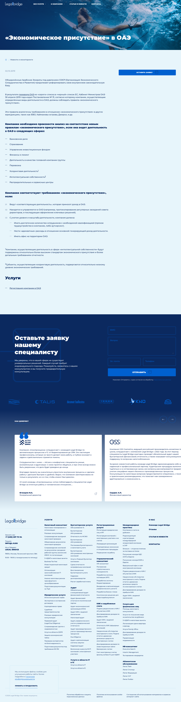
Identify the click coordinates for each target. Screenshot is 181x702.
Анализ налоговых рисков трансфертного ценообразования (54, 580)
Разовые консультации (53, 533)
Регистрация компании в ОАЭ (25, 288)
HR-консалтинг (103, 564)
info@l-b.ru (162, 4)
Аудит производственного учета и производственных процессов (81, 631)
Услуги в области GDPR (53, 632)
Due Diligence (76, 637)
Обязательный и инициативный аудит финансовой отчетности (80, 592)
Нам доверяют (22, 421)
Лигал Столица (128, 670)
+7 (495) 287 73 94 (146, 4)
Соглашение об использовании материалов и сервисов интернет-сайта (148, 696)
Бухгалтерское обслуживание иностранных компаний (82, 553)
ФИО (112, 330)
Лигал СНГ (127, 676)
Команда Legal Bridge (159, 525)
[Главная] (6, 59)
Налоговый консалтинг (55, 525)
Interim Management (131, 652)
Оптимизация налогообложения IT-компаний (52, 572)
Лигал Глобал (128, 679)
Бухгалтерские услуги (82, 525)
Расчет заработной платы (81, 582)
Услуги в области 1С (78, 668)
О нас (152, 520)
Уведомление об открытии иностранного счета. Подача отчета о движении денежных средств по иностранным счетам (108, 636)
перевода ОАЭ (26, 94)
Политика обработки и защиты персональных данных (79, 696)
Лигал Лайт (127, 666)
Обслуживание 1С (77, 528)
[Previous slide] (163, 419)
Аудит (73, 588)
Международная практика (131, 526)
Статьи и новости (78, 4)
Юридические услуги (55, 595)
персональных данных (162, 380)
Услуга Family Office (130, 629)
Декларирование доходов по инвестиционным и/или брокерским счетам (108, 646)
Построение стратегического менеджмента (103, 569)
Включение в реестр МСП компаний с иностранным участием (81, 651)
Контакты (96, 4)
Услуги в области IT (78, 665)
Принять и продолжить (26, 686)
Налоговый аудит (77, 618)
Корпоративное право (53, 606)
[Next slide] (172, 419)
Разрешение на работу (106, 553)
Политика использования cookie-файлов (110, 696)
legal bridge (12, 549)
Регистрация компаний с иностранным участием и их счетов (108, 538)
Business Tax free (50, 561)
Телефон (149, 361)
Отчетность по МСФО (79, 536)
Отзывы (153, 529)
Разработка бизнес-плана (107, 592)
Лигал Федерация (130, 673)
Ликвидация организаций (107, 544)
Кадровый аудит (77, 646)
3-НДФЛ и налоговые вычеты (55, 558)
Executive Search (129, 649)
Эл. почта (115, 361)
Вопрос (114, 340)
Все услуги (38, 4)
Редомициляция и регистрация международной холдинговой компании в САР (132, 541)
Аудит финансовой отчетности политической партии (81, 600)
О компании (57, 4)
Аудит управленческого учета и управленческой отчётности (80, 623)
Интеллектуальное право (54, 597)
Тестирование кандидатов (133, 655)
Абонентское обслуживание (130, 662)
